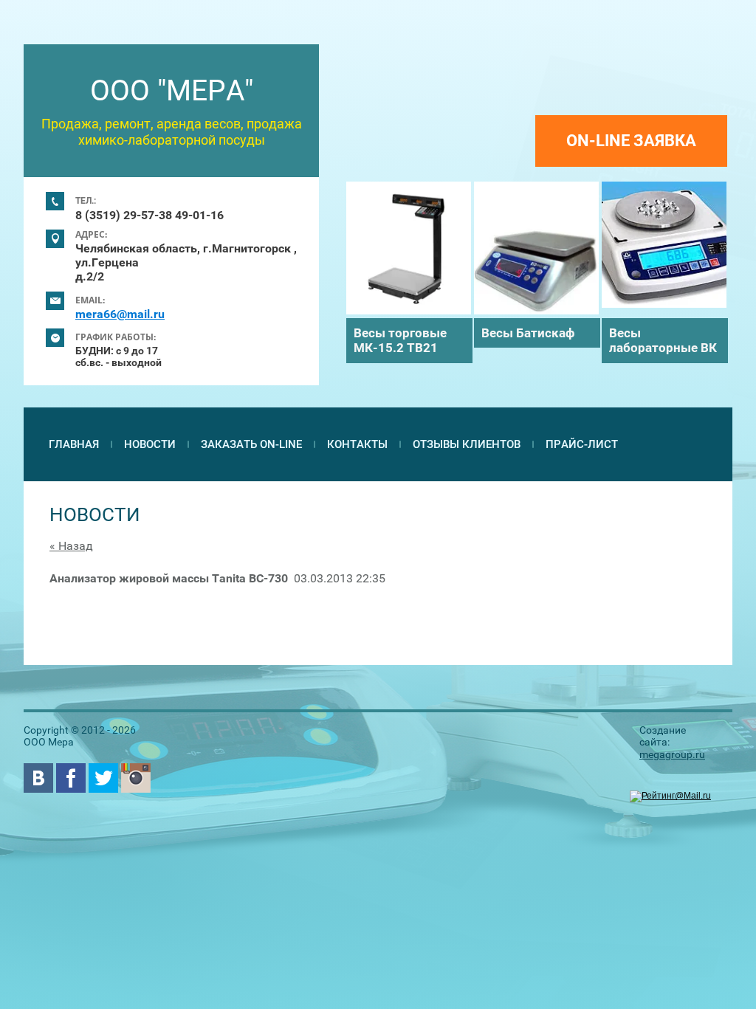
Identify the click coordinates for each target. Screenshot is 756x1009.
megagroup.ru (672, 754)
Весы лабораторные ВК (663, 340)
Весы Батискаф (527, 333)
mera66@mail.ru (120, 314)
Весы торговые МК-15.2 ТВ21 (400, 340)
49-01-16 (199, 215)
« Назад (71, 546)
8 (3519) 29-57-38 (123, 215)
